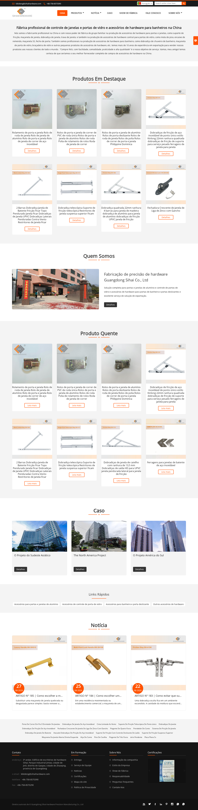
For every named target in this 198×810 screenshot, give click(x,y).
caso (109, 13)
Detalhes (32, 150)
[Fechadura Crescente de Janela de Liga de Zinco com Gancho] (166, 184)
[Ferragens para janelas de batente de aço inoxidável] (166, 439)
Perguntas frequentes (122, 781)
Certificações (80, 776)
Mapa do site (80, 781)
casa (62, 13)
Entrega (78, 759)
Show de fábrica (128, 13)
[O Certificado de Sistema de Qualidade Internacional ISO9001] (166, 771)
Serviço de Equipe (82, 765)
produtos (76, 13)
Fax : (14, 785)
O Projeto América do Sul (148, 555)
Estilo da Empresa (121, 765)
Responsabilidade (121, 776)
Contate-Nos (118, 787)
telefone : (16, 779)
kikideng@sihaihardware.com (28, 3)
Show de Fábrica (120, 770)
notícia (95, 13)
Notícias (78, 770)
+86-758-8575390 (54, 3)
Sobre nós (174, 13)
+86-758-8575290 (25, 785)
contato (16, 752)
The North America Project (90, 555)
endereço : (17, 759)
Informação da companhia (125, 759)
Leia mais (32, 405)
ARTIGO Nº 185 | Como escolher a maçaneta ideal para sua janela (56, 695)
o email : (16, 774)
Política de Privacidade (85, 787)
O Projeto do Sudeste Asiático (32, 555)
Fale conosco (153, 13)
